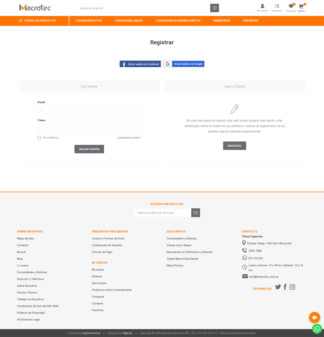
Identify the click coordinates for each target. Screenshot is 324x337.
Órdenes (97, 276)
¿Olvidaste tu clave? (129, 137)
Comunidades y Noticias (32, 272)
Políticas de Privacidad (31, 312)
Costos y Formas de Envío (108, 238)
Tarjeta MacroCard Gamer (183, 258)
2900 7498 (255, 251)
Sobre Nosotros (27, 285)
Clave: (42, 120)
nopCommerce (91, 333)
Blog (19, 258)
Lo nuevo (22, 265)
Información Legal (28, 319)
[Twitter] (278, 287)
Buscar (21, 252)
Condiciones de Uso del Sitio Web (37, 306)
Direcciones (99, 283)
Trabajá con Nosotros (30, 299)
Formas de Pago (102, 252)
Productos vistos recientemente (112, 290)
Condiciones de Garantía (107, 245)
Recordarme (50, 137)
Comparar (277, 10)
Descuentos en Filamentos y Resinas (189, 252)
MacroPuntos (175, 265)
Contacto (23, 245)
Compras (97, 303)
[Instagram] (292, 287)
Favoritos (98, 310)
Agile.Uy (127, 333)
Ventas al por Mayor (179, 245)
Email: (42, 102)
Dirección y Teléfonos (30, 279)
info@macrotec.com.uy (263, 276)
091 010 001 (255, 258)
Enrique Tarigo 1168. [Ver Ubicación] (269, 243)
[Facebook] (285, 287)
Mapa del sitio (25, 238)
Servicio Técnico (27, 292)
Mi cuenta (262, 10)
